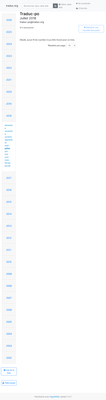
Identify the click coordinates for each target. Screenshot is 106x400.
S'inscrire (82, 8)
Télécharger (9, 383)
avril (6, 157)
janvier (8, 166)
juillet (7, 148)
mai (6, 154)
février (7, 163)
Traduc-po (29, 13)
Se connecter (84, 3)
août (7, 145)
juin (6, 151)
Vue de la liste (9, 371)
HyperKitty (54, 396)
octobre (8, 137)
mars (7, 160)
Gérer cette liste (65, 5)
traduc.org (12, 5)
